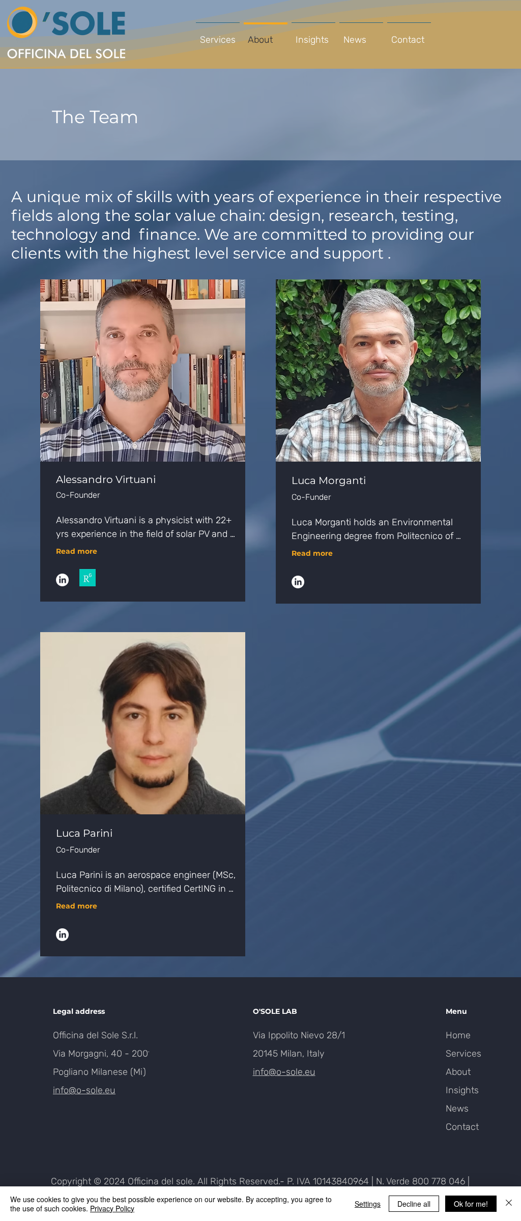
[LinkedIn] (62, 580)
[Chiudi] (509, 1204)
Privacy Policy (112, 1208)
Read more (76, 551)
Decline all (413, 1204)
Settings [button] (368, 1204)
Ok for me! (471, 1204)
